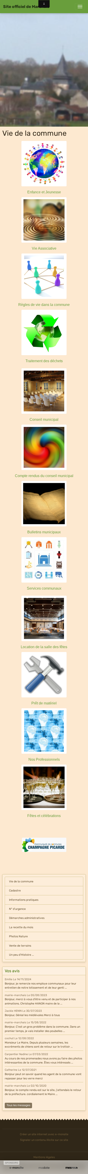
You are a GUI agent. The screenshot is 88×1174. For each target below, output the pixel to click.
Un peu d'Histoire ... (21, 954)
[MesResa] (71, 1167)
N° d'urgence (17, 909)
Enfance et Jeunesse (44, 192)
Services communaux (44, 588)
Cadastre (15, 890)
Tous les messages (18, 1105)
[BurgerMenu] (80, 6)
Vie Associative (44, 248)
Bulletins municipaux (44, 532)
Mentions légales (44, 1157)
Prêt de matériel (44, 703)
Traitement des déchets (44, 361)
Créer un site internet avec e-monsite (44, 1134)
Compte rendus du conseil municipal (44, 476)
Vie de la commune (21, 881)
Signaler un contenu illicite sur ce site (44, 1140)
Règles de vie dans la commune (44, 305)
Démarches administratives (26, 918)
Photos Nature (18, 936)
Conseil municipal (44, 419)
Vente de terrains (20, 945)
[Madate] (44, 1167)
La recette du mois (21, 927)
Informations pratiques (23, 899)
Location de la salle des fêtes (44, 647)
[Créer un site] (16, 1167)
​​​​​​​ (44, 844)
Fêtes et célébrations (44, 816)
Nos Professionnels (44, 759)
